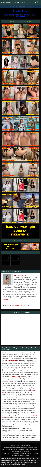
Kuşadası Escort (16, 271)
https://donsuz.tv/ (7, 462)
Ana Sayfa (5, 271)
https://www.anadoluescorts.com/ (28, 458)
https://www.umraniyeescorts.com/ (12, 460)
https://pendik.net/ (30, 460)
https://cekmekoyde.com (9, 458)
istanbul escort (10, 464)
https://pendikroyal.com (20, 462)
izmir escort (4, 466)
